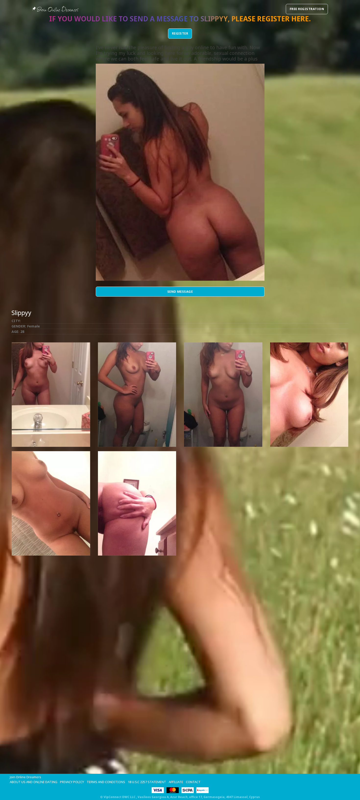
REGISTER (180, 33)
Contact (193, 782)
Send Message (180, 291)
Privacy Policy (72, 782)
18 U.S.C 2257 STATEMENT (147, 782)
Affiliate (176, 782)
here (300, 18)
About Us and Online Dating (33, 782)
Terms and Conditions (106, 782)
